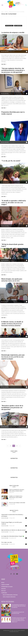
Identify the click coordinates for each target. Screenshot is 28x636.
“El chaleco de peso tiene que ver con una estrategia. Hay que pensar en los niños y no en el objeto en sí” (19, 619)
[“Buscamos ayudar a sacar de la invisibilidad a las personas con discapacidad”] (14, 419)
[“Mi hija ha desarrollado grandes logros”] (14, 255)
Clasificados (4, 592)
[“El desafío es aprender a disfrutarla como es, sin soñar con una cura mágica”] (14, 216)
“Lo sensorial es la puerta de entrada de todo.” (18, 612)
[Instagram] (14, 574)
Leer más (3, 64)
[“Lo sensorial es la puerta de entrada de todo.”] (6, 613)
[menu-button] (2, 5)
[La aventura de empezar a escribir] (14, 43)
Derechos (3, 588)
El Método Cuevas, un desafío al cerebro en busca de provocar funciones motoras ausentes (12, 323)
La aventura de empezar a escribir (12, 32)
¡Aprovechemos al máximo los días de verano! (13, 530)
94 (26, 336)
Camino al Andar (5, 584)
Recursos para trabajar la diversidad (17, 502)
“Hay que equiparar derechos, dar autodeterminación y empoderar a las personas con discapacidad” (13, 70)
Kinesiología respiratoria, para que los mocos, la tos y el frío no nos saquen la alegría (13, 357)
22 (10, 445)
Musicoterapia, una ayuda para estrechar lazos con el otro (11, 280)
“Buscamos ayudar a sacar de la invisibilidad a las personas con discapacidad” (12, 407)
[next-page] (20, 446)
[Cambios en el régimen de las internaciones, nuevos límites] (4, 497)
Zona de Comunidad (5, 51)
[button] (26, 5)
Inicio (2, 11)
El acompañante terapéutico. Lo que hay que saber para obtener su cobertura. (19, 606)
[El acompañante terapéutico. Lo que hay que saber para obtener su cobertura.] (6, 606)
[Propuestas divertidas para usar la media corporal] (14, 130)
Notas (2, 582)
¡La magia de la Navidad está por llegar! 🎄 (12, 536)
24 (16, 445)
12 (26, 182)
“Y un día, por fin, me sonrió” (11, 161)
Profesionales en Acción (7, 586)
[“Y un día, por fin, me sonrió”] (14, 173)
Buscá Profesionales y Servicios (10, 594)
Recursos (3, 590)
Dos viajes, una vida (6, 542)
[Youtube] (17, 574)
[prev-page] (7, 446)
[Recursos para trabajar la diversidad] (4, 504)
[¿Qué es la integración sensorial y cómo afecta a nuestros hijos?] (4, 491)
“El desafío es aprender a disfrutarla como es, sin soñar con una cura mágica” (13, 202)
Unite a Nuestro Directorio (9, 596)
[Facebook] (11, 574)
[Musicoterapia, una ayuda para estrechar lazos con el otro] (14, 293)
